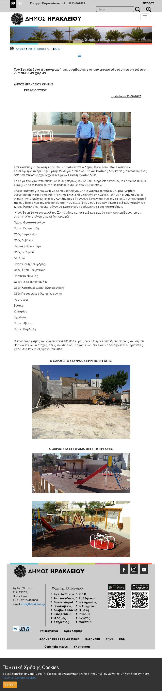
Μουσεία (85, 622)
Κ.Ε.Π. (83, 594)
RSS (122, 639)
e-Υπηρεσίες (88, 602)
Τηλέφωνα (87, 598)
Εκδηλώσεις (63, 614)
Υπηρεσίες (61, 622)
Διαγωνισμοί (63, 602)
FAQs (109, 639)
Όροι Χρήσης (73, 631)
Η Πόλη (84, 610)
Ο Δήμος (60, 618)
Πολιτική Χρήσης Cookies (19, 678)
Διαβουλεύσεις (65, 610)
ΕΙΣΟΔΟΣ (148, 3)
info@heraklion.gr (33, 604)
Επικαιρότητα (36, 49)
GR (13, 3)
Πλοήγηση (92, 639)
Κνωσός (84, 618)
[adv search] (147, 9)
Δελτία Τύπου (64, 594)
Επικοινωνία (49, 631)
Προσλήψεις (63, 606)
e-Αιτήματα (87, 606)
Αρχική (20, 49)
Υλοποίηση (82, 646)
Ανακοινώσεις (64, 598)
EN (20, 3)
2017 (57, 49)
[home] (49, 19)
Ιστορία (84, 614)
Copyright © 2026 (56, 646)
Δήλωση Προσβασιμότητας (59, 639)
